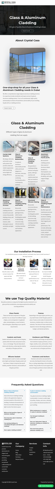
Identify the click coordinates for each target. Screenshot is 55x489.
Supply (31, 447)
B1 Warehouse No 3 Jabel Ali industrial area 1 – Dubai (48, 452)
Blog (17, 452)
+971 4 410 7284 (47, 459)
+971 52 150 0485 (47, 457)
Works (30, 450)
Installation (32, 452)
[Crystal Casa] (8, 2)
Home (17, 450)
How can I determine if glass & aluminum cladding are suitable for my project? (39, 423)
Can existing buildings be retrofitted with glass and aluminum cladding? (14, 424)
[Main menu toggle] (52, 2)
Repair (31, 454)
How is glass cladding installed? (12, 430)
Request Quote (19, 459)
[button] (14, 391)
